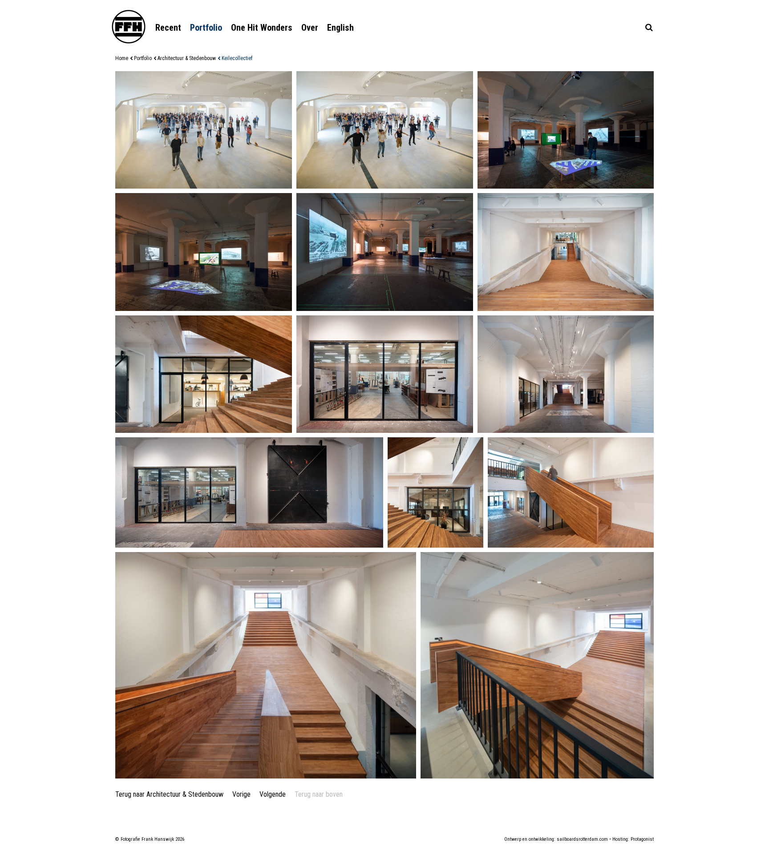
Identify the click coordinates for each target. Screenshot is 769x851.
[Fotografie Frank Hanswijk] (128, 26)
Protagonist (642, 839)
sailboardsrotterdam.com (582, 839)
